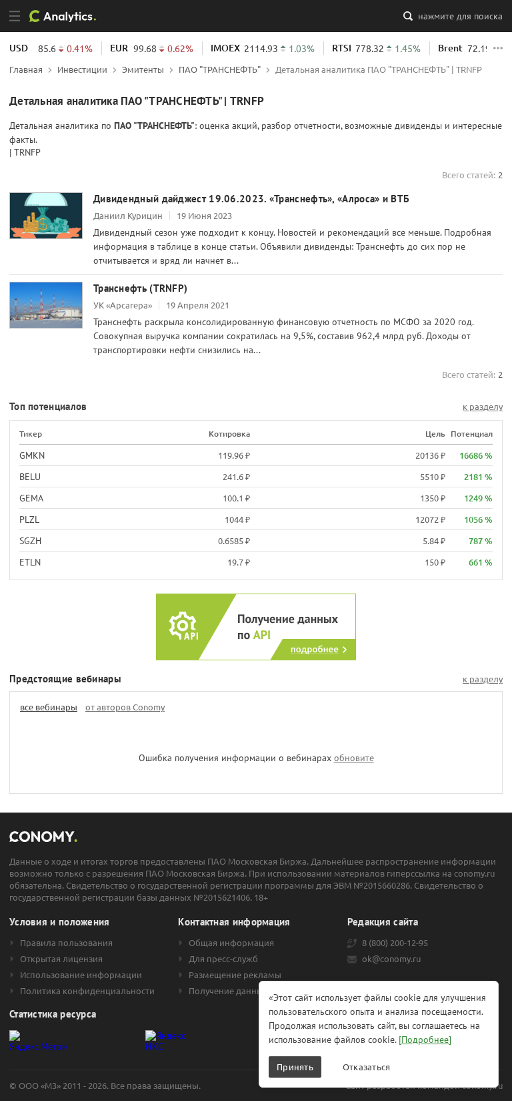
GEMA (31, 498)
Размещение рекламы (235, 974)
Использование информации (81, 974)
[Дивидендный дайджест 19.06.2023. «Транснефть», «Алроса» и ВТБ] (46, 215)
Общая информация (231, 942)
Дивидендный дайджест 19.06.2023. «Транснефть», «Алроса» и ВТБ (251, 198)
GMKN (32, 455)
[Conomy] (67, 16)
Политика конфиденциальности (87, 991)
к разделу (483, 406)
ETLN (30, 562)
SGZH (30, 541)
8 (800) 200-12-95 (395, 942)
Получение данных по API (243, 991)
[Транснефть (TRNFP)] (46, 305)
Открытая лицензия (61, 958)
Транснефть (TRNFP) (140, 288)
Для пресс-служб (223, 958)
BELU (30, 477)
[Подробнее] (425, 1040)
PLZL (29, 519)
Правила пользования (66, 942)
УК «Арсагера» (122, 304)
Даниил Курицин (128, 215)
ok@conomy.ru (391, 958)
